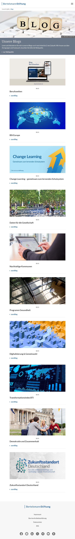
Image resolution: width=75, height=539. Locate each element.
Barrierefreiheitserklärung (37, 518)
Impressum (37, 514)
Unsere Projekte (6, 9)
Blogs (12, 9)
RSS (37, 526)
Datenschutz (37, 522)
